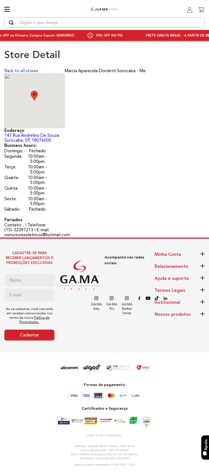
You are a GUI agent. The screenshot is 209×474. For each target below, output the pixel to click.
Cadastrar (29, 335)
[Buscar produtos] (12, 23)
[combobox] (104, 22)
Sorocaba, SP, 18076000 (31, 138)
